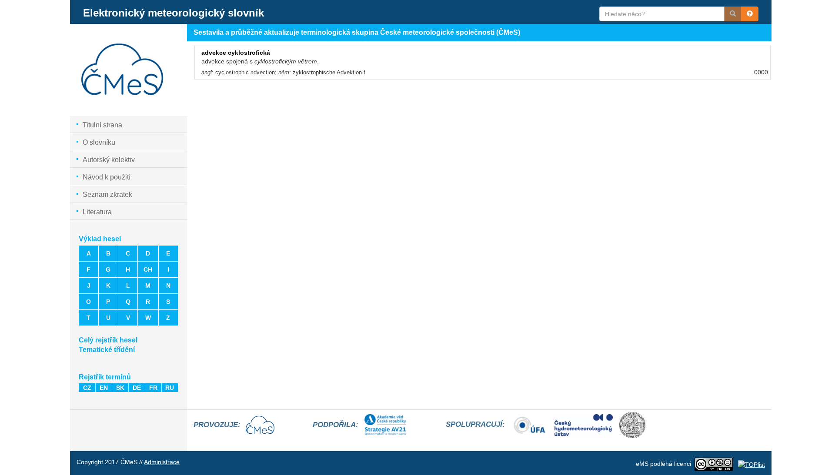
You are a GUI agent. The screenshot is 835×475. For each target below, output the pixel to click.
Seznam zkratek (107, 194)
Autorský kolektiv (109, 159)
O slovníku (99, 142)
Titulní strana (102, 125)
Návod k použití (106, 177)
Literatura (97, 212)
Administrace (162, 461)
